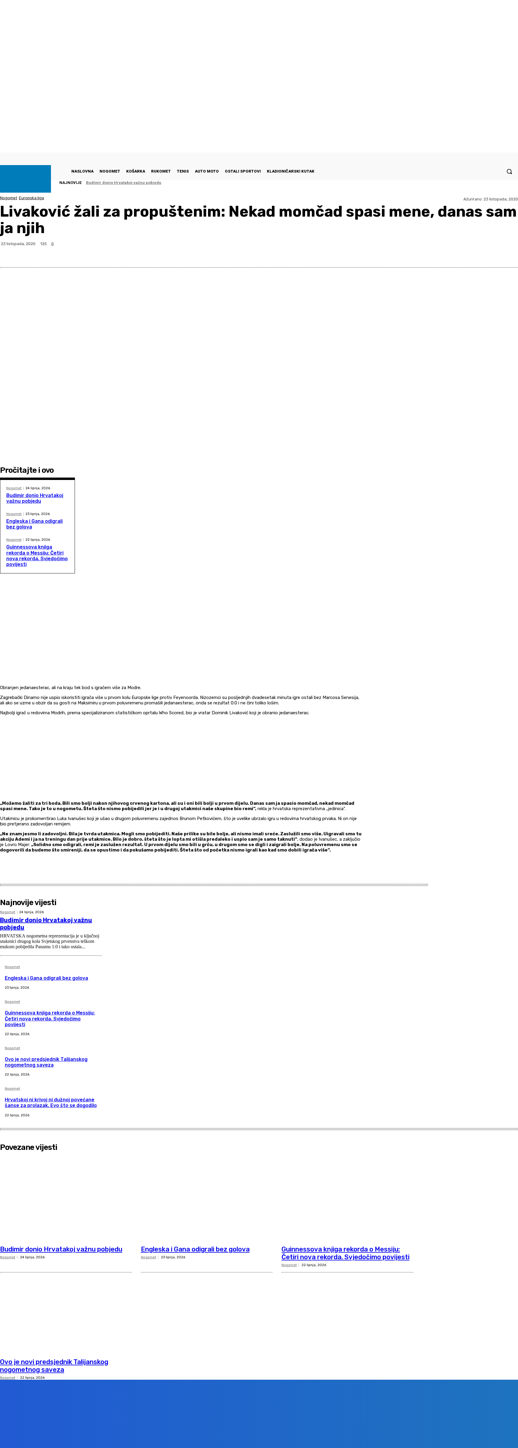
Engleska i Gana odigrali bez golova (46, 978)
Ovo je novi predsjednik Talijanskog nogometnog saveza (46, 1062)
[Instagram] (75, 1434)
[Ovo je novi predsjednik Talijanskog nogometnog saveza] (66, 1310)
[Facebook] (443, 253)
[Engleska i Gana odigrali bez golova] (207, 1198)
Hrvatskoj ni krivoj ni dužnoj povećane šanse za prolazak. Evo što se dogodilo (51, 1102)
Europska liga (31, 198)
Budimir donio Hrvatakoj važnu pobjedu (123, 182)
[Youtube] (109, 1434)
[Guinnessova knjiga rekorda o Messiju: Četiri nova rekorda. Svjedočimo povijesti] (347, 1198)
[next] (500, 182)
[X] (464, 253)
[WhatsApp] (486, 253)
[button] (509, 171)
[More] (508, 253)
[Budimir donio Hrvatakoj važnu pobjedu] (66, 1198)
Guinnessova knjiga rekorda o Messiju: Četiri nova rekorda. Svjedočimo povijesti (37, 555)
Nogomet (8, 198)
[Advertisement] (181, 641)
